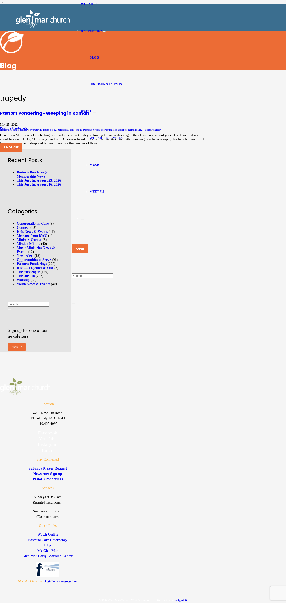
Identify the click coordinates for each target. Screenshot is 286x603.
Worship (23, 280)
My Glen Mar (47, 550)
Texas (148, 129)
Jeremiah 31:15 (66, 129)
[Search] (9, 309)
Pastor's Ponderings (32, 264)
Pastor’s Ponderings (48, 479)
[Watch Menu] (94, 112)
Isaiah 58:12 (49, 129)
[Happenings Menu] (104, 31)
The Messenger (28, 272)
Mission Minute (28, 243)
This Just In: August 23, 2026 (39, 180)
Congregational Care (33, 223)
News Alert (25, 256)
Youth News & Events (33, 284)
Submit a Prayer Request (48, 468)
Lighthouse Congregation (61, 581)
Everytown (36, 129)
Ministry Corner (29, 239)
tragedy (156, 129)
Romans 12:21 (136, 129)
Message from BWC (32, 235)
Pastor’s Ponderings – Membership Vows (33, 174)
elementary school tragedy (14, 129)
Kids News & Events (32, 231)
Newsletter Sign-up (47, 474)
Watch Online (47, 534)
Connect (23, 227)
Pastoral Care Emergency (47, 540)
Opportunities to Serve (34, 260)
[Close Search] (73, 303)
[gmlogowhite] (43, 26)
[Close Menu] (82, 219)
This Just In (26, 276)
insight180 (181, 600)
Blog (47, 545)
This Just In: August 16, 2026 (39, 184)
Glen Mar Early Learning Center (47, 556)
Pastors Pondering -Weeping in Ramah (44, 113)
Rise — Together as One (35, 268)
